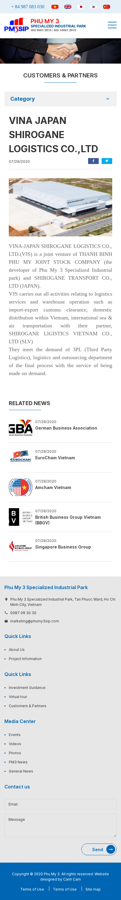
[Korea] (93, 7)
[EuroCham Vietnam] (20, 457)
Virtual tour (18, 697)
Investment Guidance (27, 687)
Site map (93, 889)
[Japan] (80, 7)
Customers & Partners (27, 706)
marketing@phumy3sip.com (34, 621)
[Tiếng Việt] (54, 7)
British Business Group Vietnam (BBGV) (68, 520)
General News (21, 771)
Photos (15, 753)
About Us (17, 649)
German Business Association (66, 427)
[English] (67, 7)
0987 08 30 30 (23, 613)
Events (15, 734)
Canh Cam (72, 879)
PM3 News (18, 762)
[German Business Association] (20, 427)
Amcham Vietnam (53, 487)
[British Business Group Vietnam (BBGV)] (20, 516)
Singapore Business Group (63, 546)
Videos (15, 744)
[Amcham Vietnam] (20, 487)
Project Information (25, 659)
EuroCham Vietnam (55, 457)
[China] (106, 7)
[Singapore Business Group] (20, 546)
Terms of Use (32, 889)
